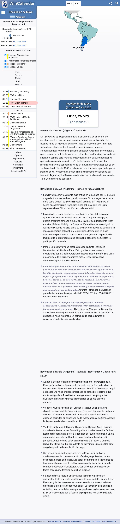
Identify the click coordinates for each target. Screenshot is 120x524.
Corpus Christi (16, 113)
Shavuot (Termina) (18, 99)
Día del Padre (16, 145)
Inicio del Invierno (17, 148)
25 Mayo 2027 (19, 45)
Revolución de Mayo (19, 103)
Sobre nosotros (55, 521)
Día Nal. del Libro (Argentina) (17, 127)
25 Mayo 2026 (19, 41)
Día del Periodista (18, 123)
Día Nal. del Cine (17, 95)
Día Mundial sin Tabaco (20, 106)
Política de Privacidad (73, 521)
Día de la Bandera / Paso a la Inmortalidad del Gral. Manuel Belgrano (22, 139)
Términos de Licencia (93, 521)
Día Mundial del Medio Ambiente (20, 118)
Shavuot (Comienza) (19, 91)
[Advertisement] (78, 73)
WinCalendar (22, 3)
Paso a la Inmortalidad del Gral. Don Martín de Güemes (22, 133)
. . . (18, 87)
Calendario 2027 (18, 171)
